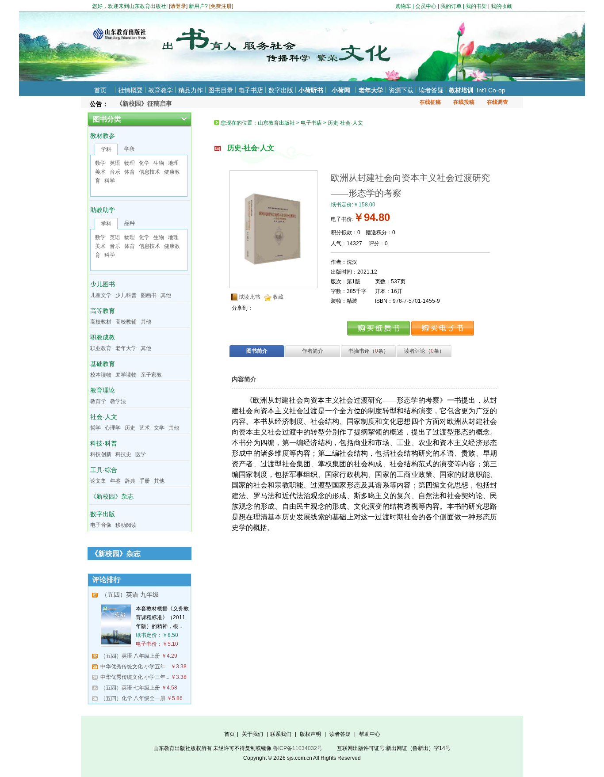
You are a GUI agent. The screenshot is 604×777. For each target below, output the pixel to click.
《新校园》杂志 (112, 496)
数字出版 (280, 90)
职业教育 (100, 348)
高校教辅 (126, 322)
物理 (129, 163)
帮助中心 (369, 734)
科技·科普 (103, 443)
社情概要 (130, 90)
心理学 (113, 428)
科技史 (123, 454)
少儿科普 (126, 295)
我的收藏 (501, 6)
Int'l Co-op (491, 90)
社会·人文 (103, 416)
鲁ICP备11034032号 (297, 748)
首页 (100, 90)
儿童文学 (100, 295)
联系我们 (280, 734)
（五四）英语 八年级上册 (130, 656)
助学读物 (126, 375)
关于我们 (252, 734)
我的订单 (451, 6)
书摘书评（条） (368, 351)
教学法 (118, 401)
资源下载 (401, 90)
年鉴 (115, 481)
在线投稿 (463, 102)
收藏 (278, 297)
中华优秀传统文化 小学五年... (134, 666)
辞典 (130, 481)
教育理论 (102, 390)
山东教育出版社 (276, 123)
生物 (158, 163)
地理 (173, 163)
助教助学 (102, 209)
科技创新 (100, 454)
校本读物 (100, 375)
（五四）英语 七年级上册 (130, 688)
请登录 (178, 6)
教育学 (98, 401)
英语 (115, 163)
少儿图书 (102, 284)
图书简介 (257, 351)
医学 (140, 454)
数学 (100, 163)
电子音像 (100, 525)
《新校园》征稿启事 (144, 101)
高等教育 (102, 310)
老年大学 (371, 90)
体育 (129, 172)
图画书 (149, 295)
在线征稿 (430, 102)
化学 (144, 163)
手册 (144, 481)
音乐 (115, 172)
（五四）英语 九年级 (130, 594)
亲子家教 (151, 375)
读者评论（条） (424, 351)
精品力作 (190, 90)
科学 (109, 181)
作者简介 (312, 351)
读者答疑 (431, 90)
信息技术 (149, 172)
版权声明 (310, 734)
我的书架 (476, 6)
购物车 (403, 6)
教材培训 (461, 90)
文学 (159, 428)
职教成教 (102, 337)
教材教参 (102, 135)
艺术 (144, 428)
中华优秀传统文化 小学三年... (134, 677)
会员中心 (425, 6)
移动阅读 (126, 525)
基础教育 (102, 363)
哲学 (95, 428)
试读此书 (249, 297)
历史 (130, 428)
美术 (100, 172)
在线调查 (497, 102)
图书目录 (220, 90)
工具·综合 (103, 469)
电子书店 (250, 90)
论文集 (98, 481)
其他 (166, 295)
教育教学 (160, 90)
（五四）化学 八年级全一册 (132, 698)
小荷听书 (310, 90)
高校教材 (100, 322)
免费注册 (221, 6)
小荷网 (341, 90)
